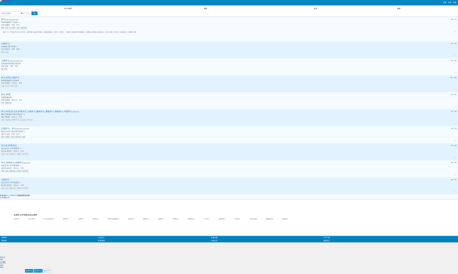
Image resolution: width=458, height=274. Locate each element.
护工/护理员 (253, 219)
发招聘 (29, 271)
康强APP (47, 271)
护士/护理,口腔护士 (10, 77)
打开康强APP (5, 198)
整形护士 (96, 219)
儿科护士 (5, 179)
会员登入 (101, 237)
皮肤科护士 (222, 219)
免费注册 (214, 237)
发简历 (38, 271)
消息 (1, 265)
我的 (1, 267)
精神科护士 (191, 219)
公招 (2, 262)
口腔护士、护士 (8, 128)
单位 (28, 13)
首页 (444, 2)
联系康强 (101, 241)
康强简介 (327, 241)
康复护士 (176, 219)
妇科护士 (66, 219)
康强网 (3, 241)
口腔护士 (5, 43)
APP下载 (327, 237)
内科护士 (131, 219)
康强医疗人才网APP (9, 195)
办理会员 (214, 241)
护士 (3, 19)
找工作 (2, 257)
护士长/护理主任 (9, 145)
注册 (454, 2)
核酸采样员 (269, 219)
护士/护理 (5, 94)
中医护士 (237, 219)
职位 (23, 13)
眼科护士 (146, 219)
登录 (449, 2)
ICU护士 (206, 219)
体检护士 (161, 219)
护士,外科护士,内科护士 (12, 162)
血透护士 (285, 219)
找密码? (4, 237)
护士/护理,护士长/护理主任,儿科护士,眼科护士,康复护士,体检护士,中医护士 (37, 111)
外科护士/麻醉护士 (113, 219)
